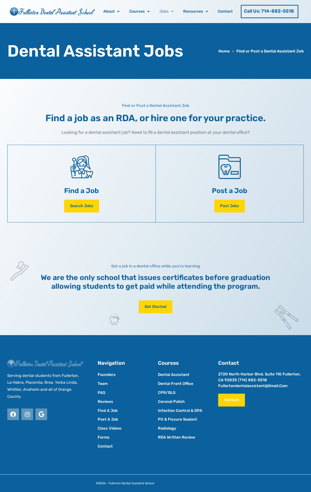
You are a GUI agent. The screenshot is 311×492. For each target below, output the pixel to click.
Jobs (164, 11)
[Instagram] (27, 414)
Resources (193, 11)
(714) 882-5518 (252, 380)
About (109, 11)
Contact (225, 11)
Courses (137, 11)
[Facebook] (13, 414)
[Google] (41, 414)
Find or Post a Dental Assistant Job (270, 51)
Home (224, 51)
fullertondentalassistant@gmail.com (252, 385)
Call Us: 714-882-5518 (269, 11)
